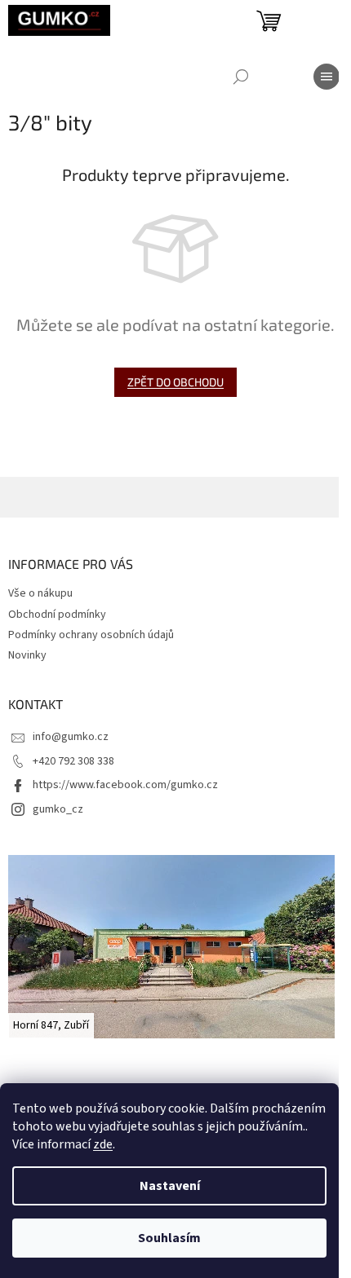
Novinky (27, 655)
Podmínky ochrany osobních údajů (91, 635)
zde (103, 1144)
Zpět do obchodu (175, 382)
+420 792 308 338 (73, 761)
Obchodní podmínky (57, 614)
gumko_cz (58, 809)
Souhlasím (169, 1238)
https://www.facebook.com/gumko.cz (125, 785)
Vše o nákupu (40, 593)
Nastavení (170, 1186)
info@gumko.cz (71, 737)
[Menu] (326, 76)
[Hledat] (240, 76)
